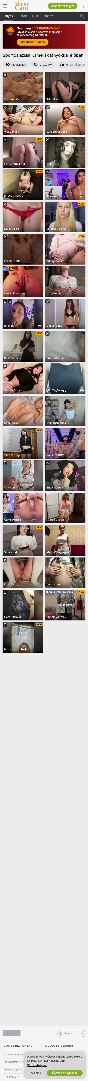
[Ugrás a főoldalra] (26, 5)
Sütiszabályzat (37, 1065)
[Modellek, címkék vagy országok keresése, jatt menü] (82, 16)
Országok (46, 64)
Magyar (68, 1033)
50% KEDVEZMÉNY (32, 42)
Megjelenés (19, 64)
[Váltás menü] (4, 6)
